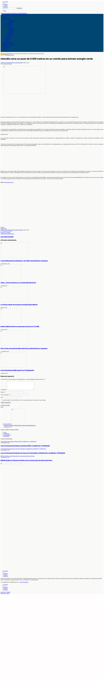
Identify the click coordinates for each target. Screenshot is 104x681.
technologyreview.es (9, 182)
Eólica (10, 27)
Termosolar (11, 32)
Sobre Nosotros (6, 47)
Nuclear (11, 31)
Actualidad (11, 22)
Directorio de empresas (8, 43)
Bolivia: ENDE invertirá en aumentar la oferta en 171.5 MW (20, 326)
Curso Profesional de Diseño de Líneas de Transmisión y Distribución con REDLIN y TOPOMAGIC (33, 453)
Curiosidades (9, 37)
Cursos (7, 39)
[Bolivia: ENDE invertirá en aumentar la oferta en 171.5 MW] (11, 323)
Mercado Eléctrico (13, 20)
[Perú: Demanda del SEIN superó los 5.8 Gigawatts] (13, 367)
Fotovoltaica (12, 28)
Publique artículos (7, 42)
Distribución (9, 24)
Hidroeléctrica (12, 29)
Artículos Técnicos (10, 34)
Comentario (4, 389)
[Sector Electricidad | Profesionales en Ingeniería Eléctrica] (14, 13)
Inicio (4, 16)
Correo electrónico (5, 394)
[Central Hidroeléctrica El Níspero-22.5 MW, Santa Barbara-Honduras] (14, 257)
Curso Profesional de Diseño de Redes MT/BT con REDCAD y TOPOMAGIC (25, 446)
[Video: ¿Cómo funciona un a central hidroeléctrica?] (11, 279)
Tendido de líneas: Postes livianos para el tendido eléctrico (19, 425)
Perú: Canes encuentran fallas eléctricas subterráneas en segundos (24, 348)
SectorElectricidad (18, 62)
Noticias (8, 19)
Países (7, 41)
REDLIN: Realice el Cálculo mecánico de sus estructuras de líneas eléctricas (26, 460)
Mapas (7, 38)
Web (2, 397)
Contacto (5, 48)
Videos (7, 36)
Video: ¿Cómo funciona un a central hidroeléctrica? (18, 283)
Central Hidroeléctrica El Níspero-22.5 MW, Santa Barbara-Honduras (24, 261)
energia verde (4, 228)
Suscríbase (5, 46)
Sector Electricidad (24, 582)
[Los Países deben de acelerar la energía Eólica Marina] (14, 301)
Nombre (3, 392)
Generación (8, 25)
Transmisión (9, 23)
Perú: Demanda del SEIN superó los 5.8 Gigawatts (17, 370)
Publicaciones (6, 18)
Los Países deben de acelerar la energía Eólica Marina (19, 305)
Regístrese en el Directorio (9, 45)
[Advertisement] (43, 105)
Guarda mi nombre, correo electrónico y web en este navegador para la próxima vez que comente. (24, 400)
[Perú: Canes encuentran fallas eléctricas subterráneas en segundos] (14, 345)
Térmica (11, 33)
